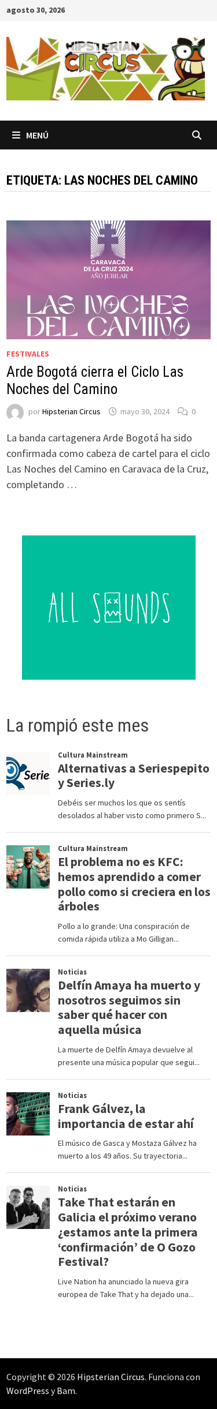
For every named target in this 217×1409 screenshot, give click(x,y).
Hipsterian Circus (71, 411)
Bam (66, 1390)
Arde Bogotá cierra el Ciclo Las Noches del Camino (94, 381)
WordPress (27, 1390)
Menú (37, 135)
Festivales (27, 353)
